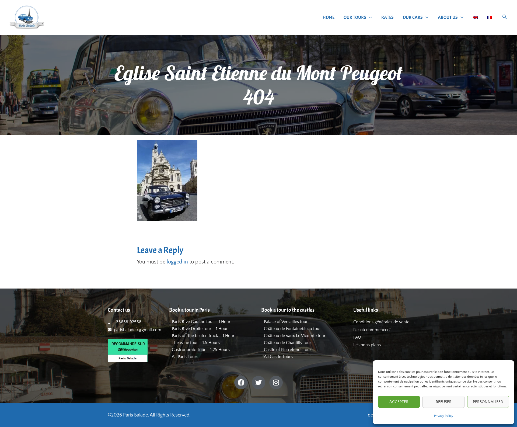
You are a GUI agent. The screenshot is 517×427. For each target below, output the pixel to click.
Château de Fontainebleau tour (292, 328)
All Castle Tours (278, 356)
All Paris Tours (185, 356)
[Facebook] (241, 382)
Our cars (413, 17)
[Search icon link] (505, 17)
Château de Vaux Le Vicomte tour (295, 335)
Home (328, 17)
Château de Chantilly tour (287, 342)
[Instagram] (276, 382)
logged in (177, 262)
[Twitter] (258, 382)
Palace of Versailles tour (286, 321)
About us (448, 17)
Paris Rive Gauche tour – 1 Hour (201, 321)
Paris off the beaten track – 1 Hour (203, 335)
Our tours (355, 17)
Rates (387, 17)
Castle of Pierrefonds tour (287, 349)
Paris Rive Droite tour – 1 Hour (200, 328)
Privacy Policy (443, 416)
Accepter (398, 402)
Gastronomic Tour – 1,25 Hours (201, 349)
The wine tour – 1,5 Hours (196, 342)
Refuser (444, 402)
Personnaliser (488, 402)
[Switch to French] (489, 17)
